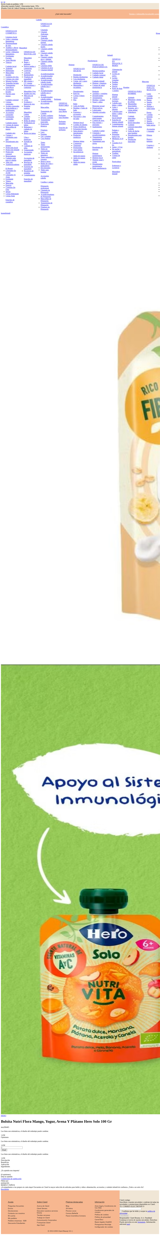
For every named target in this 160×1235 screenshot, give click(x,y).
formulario (141, 1222)
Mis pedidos (12, 1218)
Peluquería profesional (45, 187)
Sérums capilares (47, 118)
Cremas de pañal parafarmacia (98, 86)
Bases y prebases (27, 63)
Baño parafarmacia (99, 168)
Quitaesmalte (29, 150)
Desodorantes (78, 91)
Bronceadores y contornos (29, 86)
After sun (9, 162)
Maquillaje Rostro (28, 59)
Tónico (8, 181)
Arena (149, 104)
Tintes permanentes (45, 146)
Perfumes (57, 99)
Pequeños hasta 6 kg (116, 135)
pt (4, 2)
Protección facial (12, 148)
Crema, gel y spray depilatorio (80, 82)
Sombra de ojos (30, 94)
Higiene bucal (78, 123)
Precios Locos (71, 1211)
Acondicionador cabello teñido (47, 98)
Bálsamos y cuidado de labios (28, 129)
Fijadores (44, 130)
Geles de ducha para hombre (133, 132)
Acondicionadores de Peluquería (47, 195)
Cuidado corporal (12, 100)
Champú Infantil (47, 70)
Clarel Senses (42, 1208)
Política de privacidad (103, 1217)
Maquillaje (23, 48)
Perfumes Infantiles (62, 123)
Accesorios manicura (28, 153)
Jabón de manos (79, 156)
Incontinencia (78, 152)
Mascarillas (45, 107)
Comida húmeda (150, 97)
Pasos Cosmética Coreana (76, 1216)
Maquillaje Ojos (30, 91)
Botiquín (95, 91)
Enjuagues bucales (80, 129)
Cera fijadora (45, 138)
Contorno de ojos (12, 77)
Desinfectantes (97, 96)
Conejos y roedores (150, 146)
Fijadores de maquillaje (28, 78)
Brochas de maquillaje (28, 163)
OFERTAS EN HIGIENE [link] (79, 70)
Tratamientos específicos (10, 86)
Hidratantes (10, 71)
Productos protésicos (77, 136)
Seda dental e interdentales (78, 132)
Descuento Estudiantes (16, 1223)
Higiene (71, 65)
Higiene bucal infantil (117, 117)
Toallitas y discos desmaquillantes (12, 49)
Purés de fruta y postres (117, 89)
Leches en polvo (116, 75)
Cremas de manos (12, 125)
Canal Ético (99, 1219)
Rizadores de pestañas (28, 172)
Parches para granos (10, 95)
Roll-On (76, 94)
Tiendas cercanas (43, 1215)
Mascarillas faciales (10, 74)
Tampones (77, 146)
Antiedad (9, 68)
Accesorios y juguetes (151, 130)
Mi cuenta (11, 1216)
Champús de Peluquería (45, 191)
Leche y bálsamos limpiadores (12, 53)
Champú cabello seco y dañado (47, 58)
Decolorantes (45, 168)
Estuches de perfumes (63, 129)
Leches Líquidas (115, 79)
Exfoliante (9, 179)
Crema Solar (10, 196)
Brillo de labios (29, 121)
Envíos (10, 1208)
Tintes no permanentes (45, 150)
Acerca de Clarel (43, 1206)
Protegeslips (77, 148)
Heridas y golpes (98, 100)
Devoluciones (13, 1211)
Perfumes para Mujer (63, 110)
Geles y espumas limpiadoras (12, 40)
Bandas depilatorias (80, 77)
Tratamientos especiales (45, 121)
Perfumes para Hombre (64, 116)
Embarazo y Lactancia (116, 167)
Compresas (77, 143)
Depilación (77, 75)
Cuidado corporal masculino (135, 126)
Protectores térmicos (45, 125)
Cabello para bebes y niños (117, 104)
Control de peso (98, 120)
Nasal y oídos (97, 102)
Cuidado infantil (98, 81)
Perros (149, 112)
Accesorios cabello (45, 177)
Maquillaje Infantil (116, 173)
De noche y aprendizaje (116, 150)
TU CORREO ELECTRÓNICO (132, 1206)
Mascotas (145, 82)
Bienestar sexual (98, 106)
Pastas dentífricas (79, 127)
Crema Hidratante (12, 194)
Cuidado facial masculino (134, 121)
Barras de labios (30, 133)
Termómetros (97, 98)
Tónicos (9, 62)
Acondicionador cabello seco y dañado (47, 93)
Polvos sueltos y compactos (30, 67)
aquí (128, 1224)
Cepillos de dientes (80, 125)
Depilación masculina (132, 140)
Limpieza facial (11, 37)
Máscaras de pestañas (28, 97)
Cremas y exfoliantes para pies (11, 137)
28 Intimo (69, 1208)
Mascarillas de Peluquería (46, 200)
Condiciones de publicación (11, 1179)
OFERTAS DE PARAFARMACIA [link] (99, 66)
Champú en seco (47, 68)
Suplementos (97, 127)
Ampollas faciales (12, 83)
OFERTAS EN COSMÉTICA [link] (11, 32)
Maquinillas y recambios (78, 86)
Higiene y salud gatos (151, 107)
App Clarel (41, 1225)
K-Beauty (9, 168)
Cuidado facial (11, 66)
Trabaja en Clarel (43, 1218)
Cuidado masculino (131, 117)
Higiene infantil (115, 96)
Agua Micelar (11, 60)
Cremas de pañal (116, 156)
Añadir (4, 1150)
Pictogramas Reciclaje (103, 1224)
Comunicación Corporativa (47, 1220)
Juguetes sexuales (98, 112)
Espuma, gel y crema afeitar (133, 109)
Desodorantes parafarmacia (97, 165)
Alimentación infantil (117, 71)
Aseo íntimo (77, 150)
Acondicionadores (47, 74)
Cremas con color (12, 79)
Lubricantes (97, 110)
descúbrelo (5, 1189)
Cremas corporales (9, 103)
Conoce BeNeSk (72, 1213)
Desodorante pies (12, 142)
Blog (67, 1206)
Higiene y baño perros (151, 124)
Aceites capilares (47, 116)
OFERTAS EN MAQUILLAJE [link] (30, 53)
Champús (44, 30)
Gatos (149, 94)
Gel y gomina (46, 136)
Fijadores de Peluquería (45, 208)
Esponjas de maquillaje (28, 168)
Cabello (39, 20)
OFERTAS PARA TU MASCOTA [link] (151, 88)
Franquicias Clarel (43, 1223)
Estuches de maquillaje (28, 180)
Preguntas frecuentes (16, 1206)
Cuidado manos (11, 123)
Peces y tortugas (150, 140)
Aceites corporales (12, 106)
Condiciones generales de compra (104, 1211)
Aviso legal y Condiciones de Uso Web (105, 1207)
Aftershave (132, 112)
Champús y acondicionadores (98, 134)
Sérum (8, 192)
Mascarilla (9, 183)
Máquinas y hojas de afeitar (134, 101)
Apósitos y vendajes (99, 94)
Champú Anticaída (44, 37)
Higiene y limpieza (99, 83)
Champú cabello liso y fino (47, 54)
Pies (74, 100)
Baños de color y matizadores (47, 165)
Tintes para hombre (45, 171)
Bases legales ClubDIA (103, 1222)
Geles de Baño (78, 106)
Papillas (115, 82)
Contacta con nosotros (16, 1213)
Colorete (27, 73)
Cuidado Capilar (98, 131)
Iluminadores (28, 75)
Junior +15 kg (117, 147)
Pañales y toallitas (115, 131)
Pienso (149, 100)
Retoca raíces (45, 161)
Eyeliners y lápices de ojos (29, 103)
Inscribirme (124, 1215)
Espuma (44, 134)
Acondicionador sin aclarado (47, 102)
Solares (8, 146)
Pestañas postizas (27, 107)
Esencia (8, 185)
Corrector (27, 71)
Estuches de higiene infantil (117, 121)
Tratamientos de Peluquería (46, 204)
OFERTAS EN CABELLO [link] (46, 25)
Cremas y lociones (115, 100)
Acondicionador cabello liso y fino (47, 86)
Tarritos (115, 84)
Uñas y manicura (27, 138)
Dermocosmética (98, 71)
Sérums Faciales (12, 81)
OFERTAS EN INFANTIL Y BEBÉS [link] (117, 62)
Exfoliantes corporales (10, 118)
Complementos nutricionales (98, 117)
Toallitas (115, 153)
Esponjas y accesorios (77, 113)
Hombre (126, 87)
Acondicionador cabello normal (47, 77)
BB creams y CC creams (28, 82)
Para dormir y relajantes (97, 124)
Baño (75, 104)
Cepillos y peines (47, 182)
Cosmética (5, 27)
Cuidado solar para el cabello (11, 159)
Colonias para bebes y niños (117, 112)
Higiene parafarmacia (97, 154)
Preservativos (97, 108)
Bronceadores (11, 156)
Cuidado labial (97, 77)
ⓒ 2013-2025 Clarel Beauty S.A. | (60, 1231)
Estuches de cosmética (10, 201)
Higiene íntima (78, 141)
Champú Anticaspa (44, 33)
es (1, 2)
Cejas (26, 100)
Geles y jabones (115, 108)
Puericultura (116, 162)
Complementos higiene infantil (117, 125)
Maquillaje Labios (28, 113)
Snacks (114, 86)
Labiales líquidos (27, 117)
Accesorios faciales (10, 91)
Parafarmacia (92, 61)
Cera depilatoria (79, 79)
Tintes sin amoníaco (44, 154)
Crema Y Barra (78, 96)
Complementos (29, 175)
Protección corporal (9, 153)
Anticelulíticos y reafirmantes (12, 109)
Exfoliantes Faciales (10, 57)
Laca (43, 132)
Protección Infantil (12, 150)
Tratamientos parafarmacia (97, 138)
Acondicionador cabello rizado (47, 81)
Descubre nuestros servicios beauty (47, 1212)
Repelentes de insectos (97, 148)
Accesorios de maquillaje (29, 159)
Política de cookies (102, 1215)
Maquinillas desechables (132, 105)
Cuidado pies (10, 133)
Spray (75, 98)
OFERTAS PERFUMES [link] (64, 104)
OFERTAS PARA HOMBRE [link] (135, 92)
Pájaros (149, 135)
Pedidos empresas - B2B (17, 1221)
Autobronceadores (12, 164)
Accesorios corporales (10, 113)
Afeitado (131, 97)
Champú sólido (46, 66)
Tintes (43, 142)
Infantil (110, 55)
